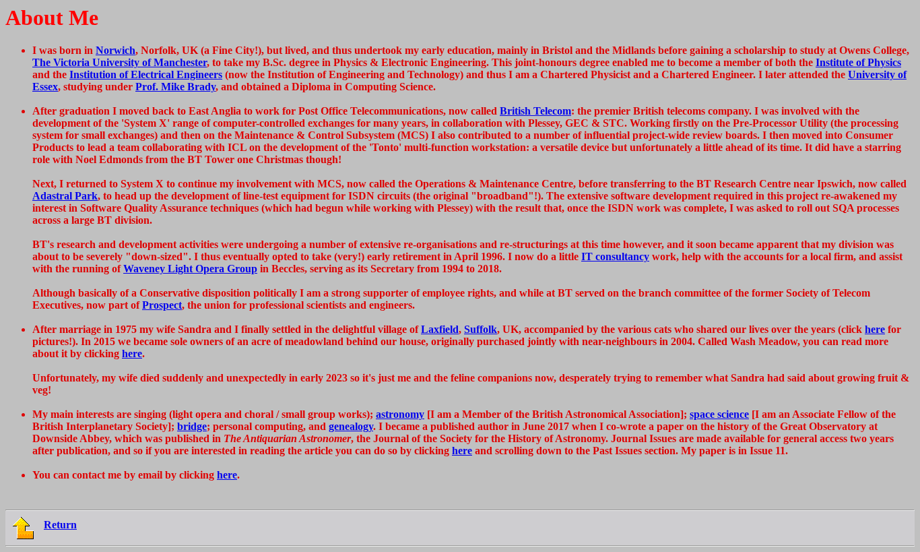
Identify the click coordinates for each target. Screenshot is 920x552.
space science (719, 414)
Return (60, 524)
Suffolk (480, 329)
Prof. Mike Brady (175, 86)
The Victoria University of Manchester (119, 62)
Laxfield (440, 329)
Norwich (115, 50)
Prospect (162, 305)
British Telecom (535, 111)
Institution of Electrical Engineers (145, 74)
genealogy (351, 426)
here (875, 329)
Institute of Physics (858, 62)
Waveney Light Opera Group (190, 268)
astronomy (400, 414)
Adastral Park (65, 196)
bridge (192, 426)
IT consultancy (615, 256)
